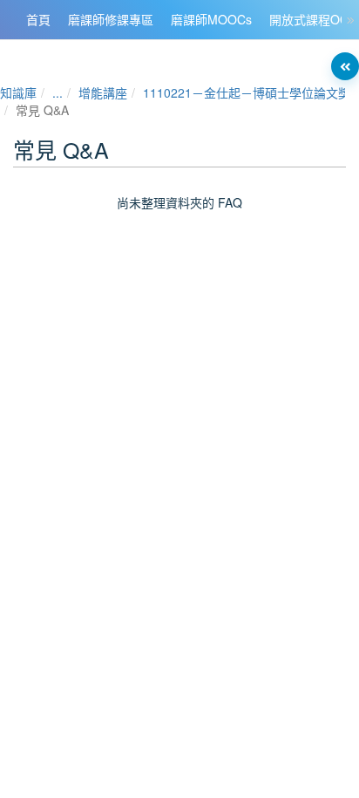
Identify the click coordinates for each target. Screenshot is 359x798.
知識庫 (18, 92)
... (57, 92)
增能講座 (102, 92)
